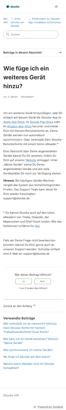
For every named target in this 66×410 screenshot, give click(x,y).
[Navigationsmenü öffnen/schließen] (56, 7)
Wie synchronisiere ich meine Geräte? (28, 350)
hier (37, 226)
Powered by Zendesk (50, 406)
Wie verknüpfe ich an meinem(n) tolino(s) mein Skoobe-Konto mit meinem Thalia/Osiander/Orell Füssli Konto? (30, 328)
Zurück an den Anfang (17, 306)
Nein (42, 281)
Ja (23, 281)
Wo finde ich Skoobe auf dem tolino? (27, 357)
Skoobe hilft (11, 395)
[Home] (12, 6)
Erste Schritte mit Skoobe (17, 22)
